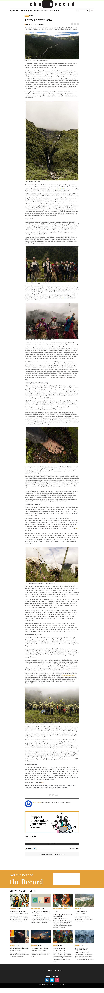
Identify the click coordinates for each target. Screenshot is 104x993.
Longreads (23, 10)
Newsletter (46, 10)
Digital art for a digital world (19, 948)
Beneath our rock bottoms (39, 948)
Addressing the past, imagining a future (81, 949)
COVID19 (33, 908)
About (44, 970)
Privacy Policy (63, 984)
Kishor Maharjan (37, 802)
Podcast (34, 10)
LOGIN (92, 11)
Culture (76, 945)
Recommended (67, 908)
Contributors (50, 970)
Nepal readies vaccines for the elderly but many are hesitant (41, 912)
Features (17, 10)
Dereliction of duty (81, 911)
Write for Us (52, 10)
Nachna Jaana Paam (59, 948)
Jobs (55, 970)
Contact (59, 970)
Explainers (12, 10)
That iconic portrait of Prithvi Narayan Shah (62, 915)
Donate (57, 10)
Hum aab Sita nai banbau (18, 911)
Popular (61, 908)
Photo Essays (40, 10)
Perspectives (29, 10)
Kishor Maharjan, (29, 24)
